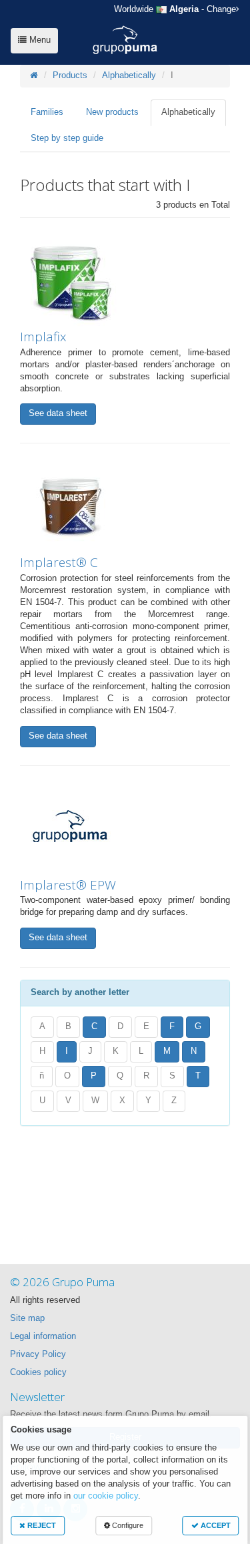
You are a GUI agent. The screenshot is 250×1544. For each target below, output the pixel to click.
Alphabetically (129, 75)
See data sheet (58, 413)
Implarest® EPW (68, 885)
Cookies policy (38, 1372)
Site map (27, 1318)
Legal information (43, 1336)
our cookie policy (105, 1496)
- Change (175, 9)
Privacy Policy (38, 1354)
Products (70, 75)
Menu (39, 40)
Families (47, 112)
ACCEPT (215, 1525)
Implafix (43, 336)
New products (112, 112)
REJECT (40, 1525)
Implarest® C (59, 562)
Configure (126, 1525)
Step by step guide (67, 138)
